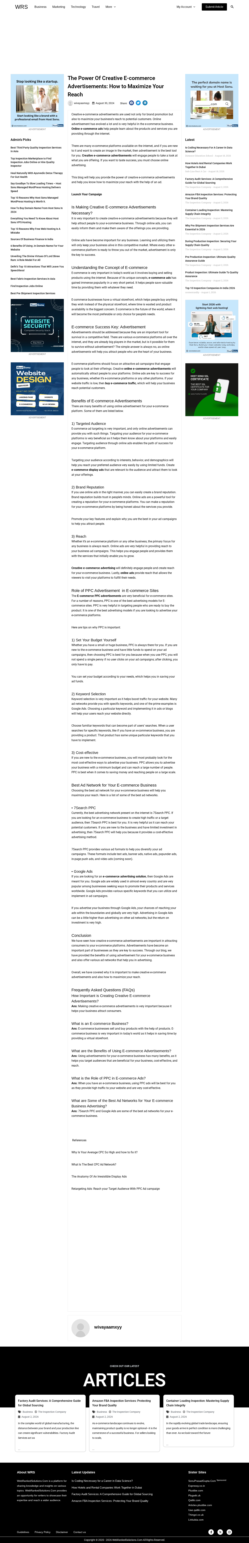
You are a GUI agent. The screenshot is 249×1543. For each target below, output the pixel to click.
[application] (114, 7)
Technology (78, 6)
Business (40, 6)
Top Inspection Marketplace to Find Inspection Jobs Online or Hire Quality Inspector (33, 162)
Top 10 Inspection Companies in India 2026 (210, 288)
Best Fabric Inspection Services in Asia (33, 278)
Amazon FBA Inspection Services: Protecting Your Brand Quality (110, 1500)
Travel (96, 6)
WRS (21, 7)
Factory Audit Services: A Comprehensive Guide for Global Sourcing (112, 1494)
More (109, 6)
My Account (184, 6)
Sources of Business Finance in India (32, 239)
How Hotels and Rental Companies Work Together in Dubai (107, 1487)
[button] (214, 7)
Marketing (58, 6)
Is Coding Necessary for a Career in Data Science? (102, 1480)
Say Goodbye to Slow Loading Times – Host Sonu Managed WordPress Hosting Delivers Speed (36, 187)
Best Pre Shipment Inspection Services (33, 293)
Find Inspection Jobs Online (27, 286)
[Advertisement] (124, 41)
